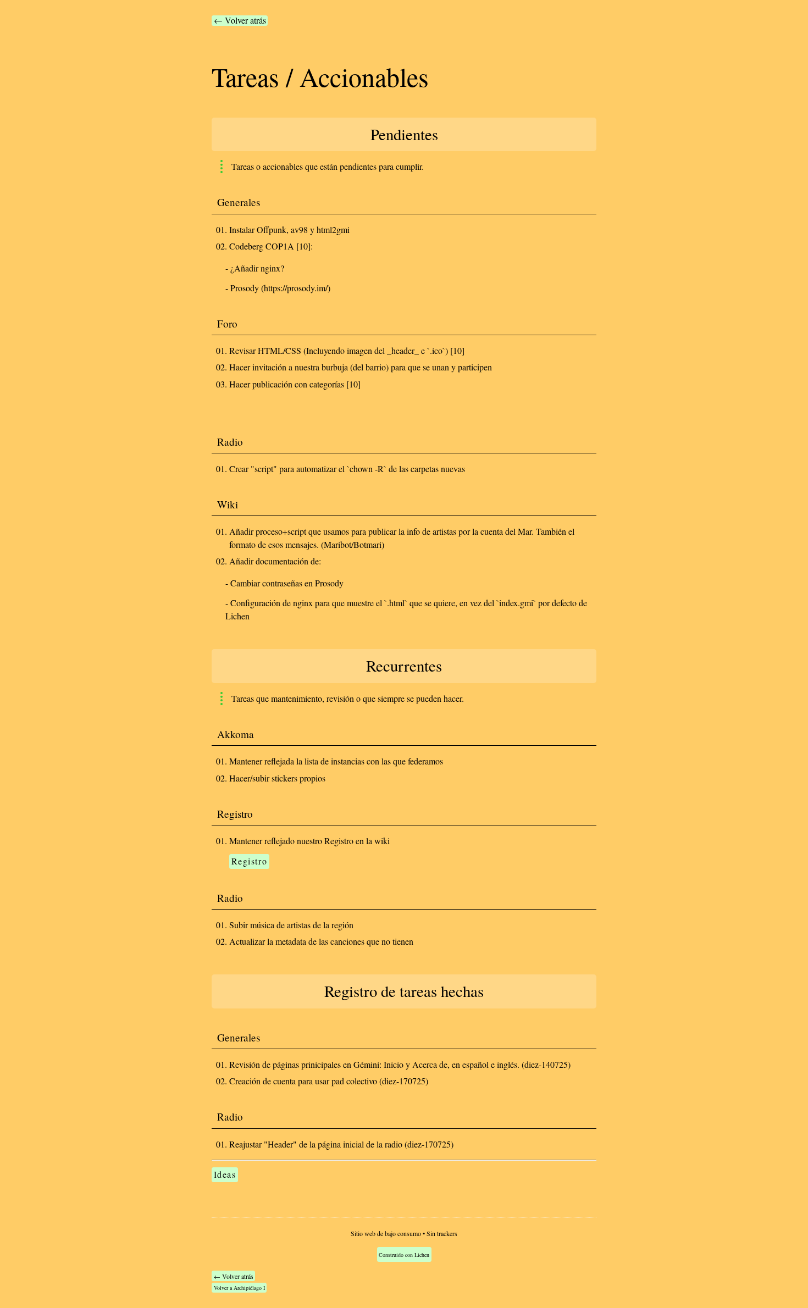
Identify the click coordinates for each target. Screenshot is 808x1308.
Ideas (225, 1174)
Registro (249, 861)
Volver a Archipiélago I (239, 1288)
